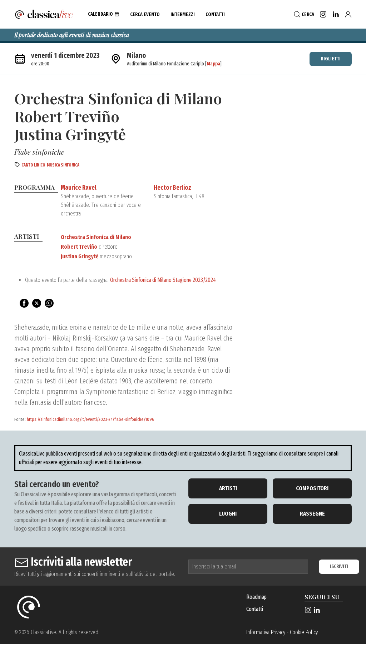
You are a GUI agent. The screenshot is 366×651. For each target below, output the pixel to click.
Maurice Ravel (79, 188)
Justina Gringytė (79, 256)
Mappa (213, 64)
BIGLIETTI (331, 59)
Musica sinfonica (63, 165)
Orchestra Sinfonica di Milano (96, 237)
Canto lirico (33, 165)
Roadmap (256, 596)
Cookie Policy (304, 632)
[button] (103, 14)
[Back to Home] (44, 14)
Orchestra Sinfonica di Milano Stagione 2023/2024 (163, 280)
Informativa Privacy (265, 632)
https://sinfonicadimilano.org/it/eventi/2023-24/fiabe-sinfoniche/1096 (90, 419)
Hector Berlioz (172, 188)
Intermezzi (182, 14)
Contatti (254, 609)
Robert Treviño (79, 246)
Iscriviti (339, 566)
